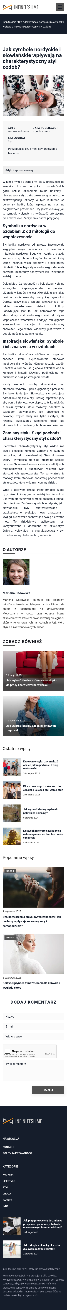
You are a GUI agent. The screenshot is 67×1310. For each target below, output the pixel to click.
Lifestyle (9, 1181)
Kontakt (8, 1147)
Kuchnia (8, 1174)
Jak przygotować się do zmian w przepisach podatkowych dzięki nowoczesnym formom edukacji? (42, 1224)
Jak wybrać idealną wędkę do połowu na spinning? (40, 811)
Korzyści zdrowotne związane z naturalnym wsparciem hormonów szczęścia (43, 834)
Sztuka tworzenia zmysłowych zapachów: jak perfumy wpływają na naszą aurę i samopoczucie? (32, 921)
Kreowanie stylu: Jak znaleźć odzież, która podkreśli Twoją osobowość (40, 765)
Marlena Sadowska (18, 131)
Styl (10, 141)
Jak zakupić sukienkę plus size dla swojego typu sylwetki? (41, 1247)
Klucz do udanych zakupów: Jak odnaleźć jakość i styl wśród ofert (43, 788)
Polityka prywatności (18, 1153)
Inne (5, 1206)
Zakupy (7, 1200)
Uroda (7, 1193)
